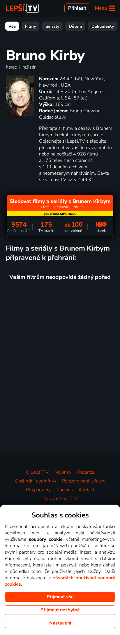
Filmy (30, 26)
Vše (12, 26)
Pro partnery (38, 490)
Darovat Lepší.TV (60, 498)
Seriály (52, 26)
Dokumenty (102, 26)
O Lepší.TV (37, 472)
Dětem (75, 26)
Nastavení (60, 623)
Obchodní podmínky (35, 481)
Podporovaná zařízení (83, 481)
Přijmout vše (60, 597)
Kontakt (86, 490)
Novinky (62, 472)
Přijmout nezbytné (60, 610)
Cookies (65, 490)
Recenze (85, 472)
